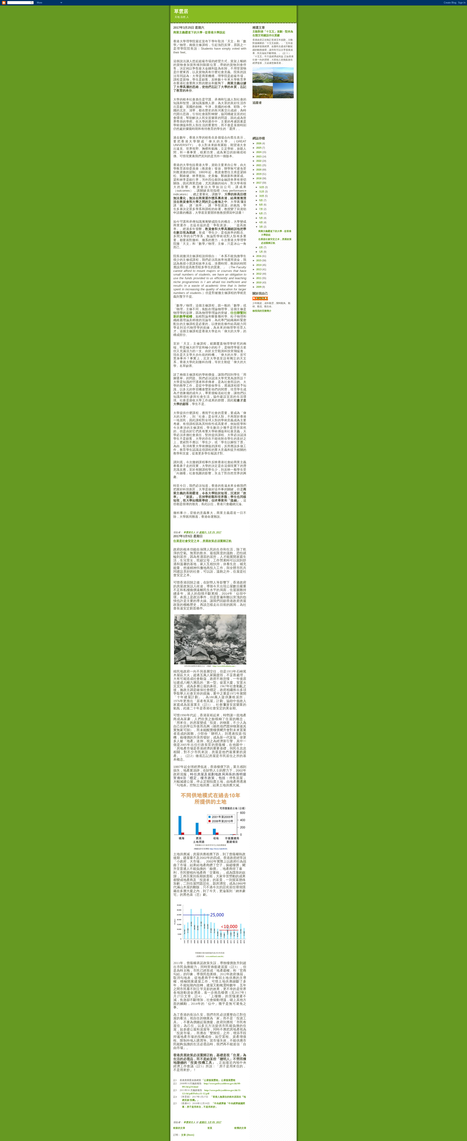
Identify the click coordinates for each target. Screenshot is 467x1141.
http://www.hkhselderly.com (224, 666)
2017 (259, 182)
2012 (259, 273)
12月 (262, 187)
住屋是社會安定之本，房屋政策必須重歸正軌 (202, 541)
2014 (259, 265)
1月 (261, 251)
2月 (261, 247)
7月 (261, 209)
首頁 (209, 1128)
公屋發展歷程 (228, 1080)
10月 (262, 196)
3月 (261, 226)
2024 (259, 152)
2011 (259, 278)
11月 (262, 191)
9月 (261, 200)
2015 (259, 260)
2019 (259, 174)
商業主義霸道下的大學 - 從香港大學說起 (199, 32)
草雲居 (181, 11)
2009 (259, 287)
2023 (259, 156)
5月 (261, 218)
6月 (261, 213)
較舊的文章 (240, 1128)
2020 (259, 169)
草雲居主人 (262, 298)
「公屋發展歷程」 (211, 1080)
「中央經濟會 (219, 1103)
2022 (259, 161)
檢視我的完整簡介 (261, 310)
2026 (259, 143)
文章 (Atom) (187, 1135)
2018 (259, 178)
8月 (261, 204)
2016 (259, 256)
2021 (259, 165)
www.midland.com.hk (214, 956)
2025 (259, 147)
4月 (261, 222)
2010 (259, 282)
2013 (259, 269)
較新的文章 (179, 1128)
